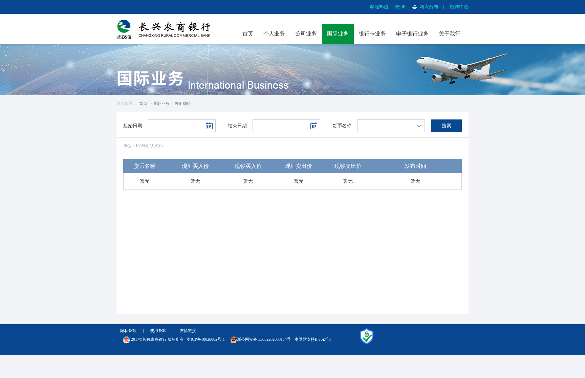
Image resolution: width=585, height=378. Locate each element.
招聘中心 (459, 6)
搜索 (446, 125)
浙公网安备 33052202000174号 (264, 339)
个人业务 (274, 34)
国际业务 (338, 34)
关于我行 (449, 34)
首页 (247, 34)
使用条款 (158, 330)
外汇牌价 (183, 103)
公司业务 (306, 34)
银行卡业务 (372, 34)
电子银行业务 (412, 34)
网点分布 (428, 6)
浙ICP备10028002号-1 (206, 339)
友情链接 (188, 330)
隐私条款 (128, 330)
